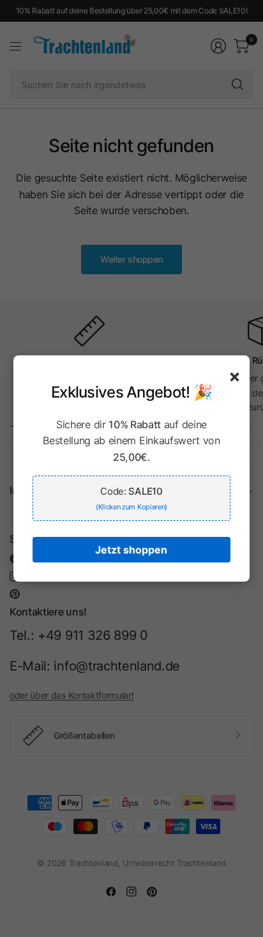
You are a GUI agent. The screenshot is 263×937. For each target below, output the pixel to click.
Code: (131, 498)
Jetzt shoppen (131, 549)
